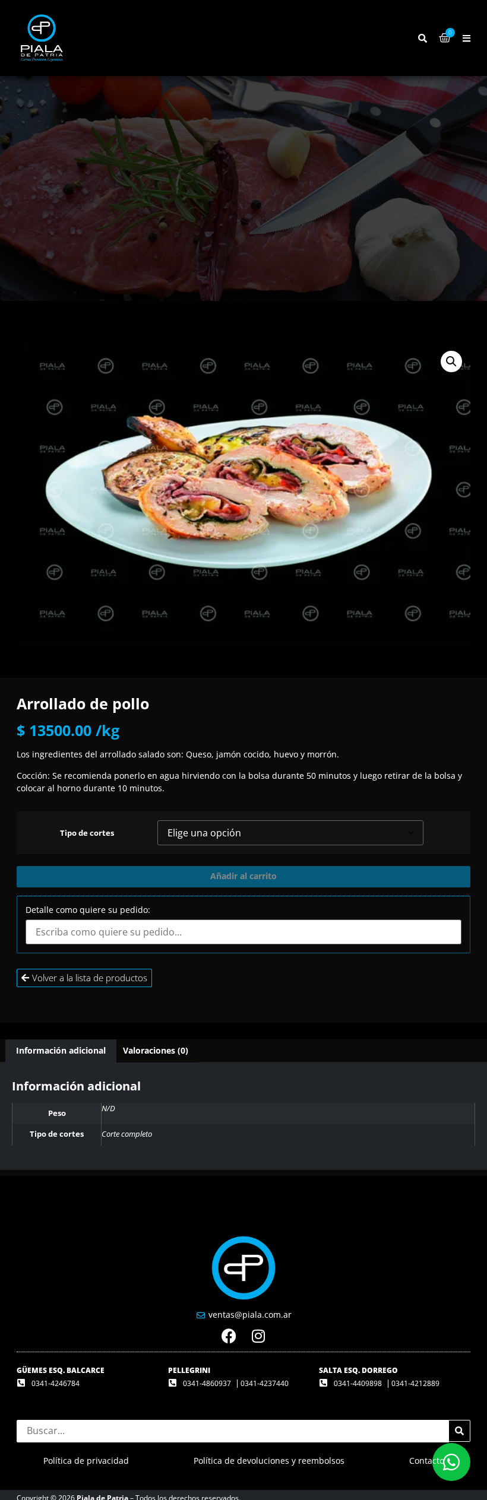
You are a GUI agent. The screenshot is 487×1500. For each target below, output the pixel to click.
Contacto (426, 1460)
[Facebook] (229, 1335)
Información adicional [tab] (61, 1050)
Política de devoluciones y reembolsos (269, 1460)
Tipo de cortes (87, 834)
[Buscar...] (422, 38)
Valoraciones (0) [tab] (155, 1050)
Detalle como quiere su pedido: (88, 910)
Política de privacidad (86, 1460)
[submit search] (459, 1431)
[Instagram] (258, 1335)
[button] (466, 38)
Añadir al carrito (243, 875)
